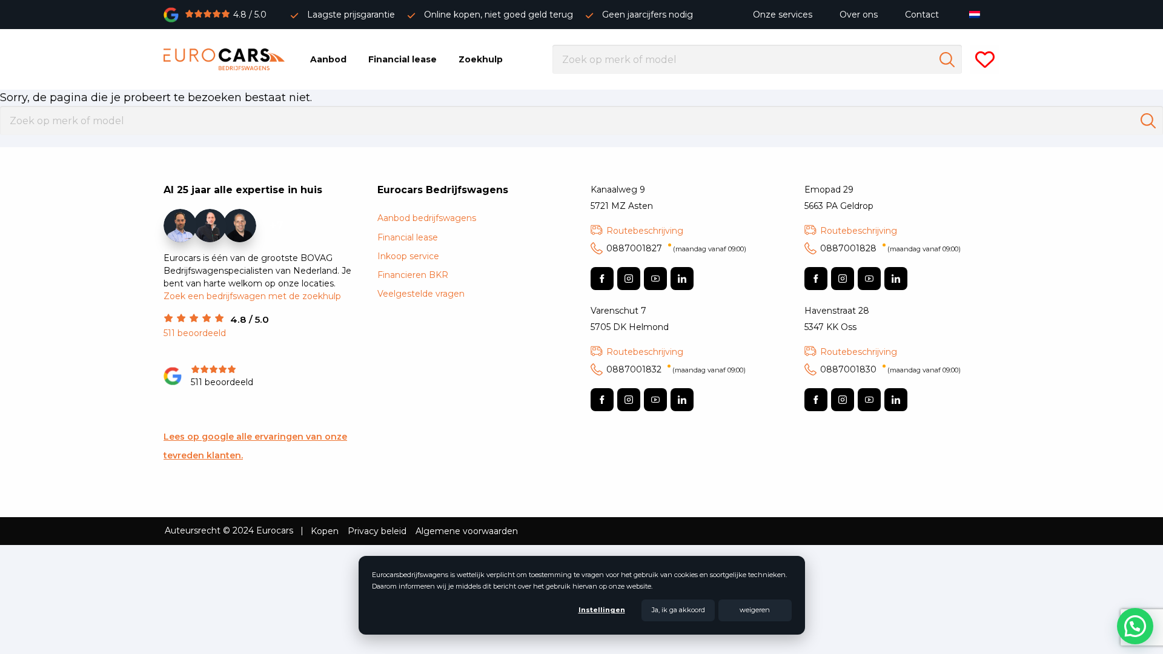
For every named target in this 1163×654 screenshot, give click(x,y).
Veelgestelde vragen (421, 293)
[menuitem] (977, 14)
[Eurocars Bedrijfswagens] (224, 59)
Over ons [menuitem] (859, 14)
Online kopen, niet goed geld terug (498, 14)
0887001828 (890, 248)
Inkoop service (408, 256)
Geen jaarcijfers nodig (647, 14)
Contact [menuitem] (922, 14)
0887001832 (676, 369)
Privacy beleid (377, 531)
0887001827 (676, 248)
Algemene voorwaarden (467, 531)
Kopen (325, 531)
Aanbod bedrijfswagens (426, 218)
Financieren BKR (412, 274)
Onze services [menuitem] (782, 14)
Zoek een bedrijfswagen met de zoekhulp (252, 296)
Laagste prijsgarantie (351, 14)
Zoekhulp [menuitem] (481, 59)
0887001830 (890, 369)
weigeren (755, 610)
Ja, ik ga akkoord (678, 610)
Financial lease (407, 237)
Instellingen (601, 610)
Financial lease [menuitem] (402, 59)
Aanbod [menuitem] (328, 59)
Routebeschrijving (644, 230)
